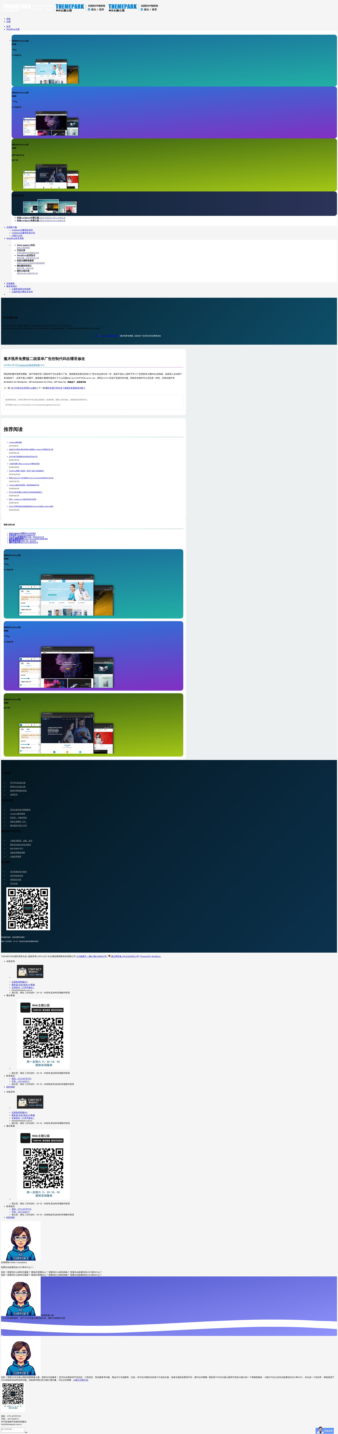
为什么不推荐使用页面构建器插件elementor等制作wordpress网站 (31, 506)
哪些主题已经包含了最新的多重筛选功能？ (65, 388)
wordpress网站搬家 (15, 442)
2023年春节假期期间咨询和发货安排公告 (23, 457)
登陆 (8, 19)
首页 (96, 336)
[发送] (26, 1432)
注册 (8, 21)
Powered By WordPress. (150, 956)
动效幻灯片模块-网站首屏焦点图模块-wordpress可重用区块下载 (31, 449)
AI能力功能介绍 (80, 1380)
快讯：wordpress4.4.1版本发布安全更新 (22, 499)
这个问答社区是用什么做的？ (25, 388)
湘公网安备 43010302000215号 (125, 956)
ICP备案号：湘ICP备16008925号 (91, 956)
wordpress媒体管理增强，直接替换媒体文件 (24, 485)
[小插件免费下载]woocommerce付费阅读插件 (24, 464)
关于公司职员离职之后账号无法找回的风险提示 (25, 492)
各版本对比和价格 (18, 195)
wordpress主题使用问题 (109, 336)
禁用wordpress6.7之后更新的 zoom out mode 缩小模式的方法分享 (31, 478)
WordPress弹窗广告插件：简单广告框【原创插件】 (26, 471)
